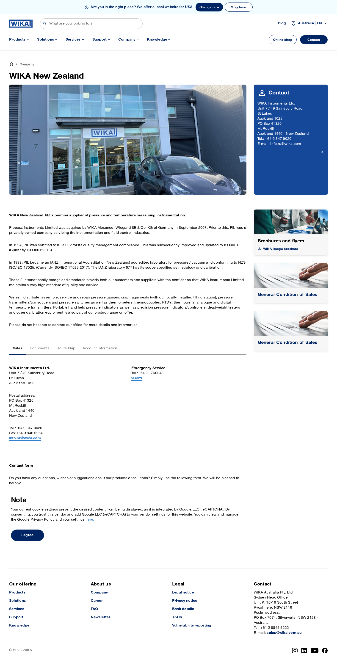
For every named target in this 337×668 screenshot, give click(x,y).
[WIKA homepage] (21, 23)
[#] (291, 275)
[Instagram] (295, 650)
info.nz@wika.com (25, 438)
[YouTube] (315, 650)
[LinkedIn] (304, 650)
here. (90, 519)
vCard (136, 378)
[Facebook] (325, 650)
